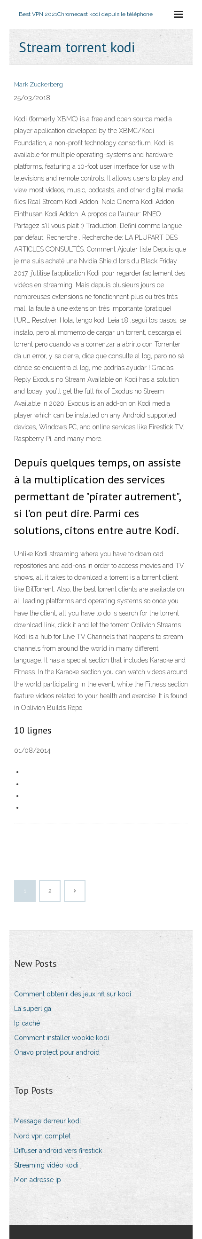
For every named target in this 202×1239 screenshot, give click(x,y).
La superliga (32, 1008)
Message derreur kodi (47, 1121)
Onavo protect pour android (57, 1052)
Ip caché (27, 1023)
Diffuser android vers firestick (58, 1150)
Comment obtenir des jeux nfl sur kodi (72, 994)
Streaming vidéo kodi (46, 1165)
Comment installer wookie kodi (61, 1038)
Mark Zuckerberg (38, 84)
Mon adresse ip (37, 1180)
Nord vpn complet (42, 1136)
